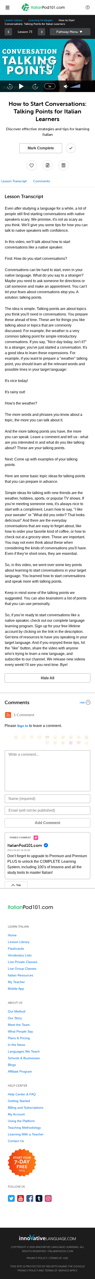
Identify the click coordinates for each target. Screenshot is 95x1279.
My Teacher (16, 982)
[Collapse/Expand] (47, 702)
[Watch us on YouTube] (20, 1198)
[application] (47, 65)
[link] (8, 31)
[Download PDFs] (63, 165)
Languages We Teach (24, 1051)
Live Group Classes (22, 968)
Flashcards (16, 948)
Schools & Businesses (24, 1058)
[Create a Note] (47, 165)
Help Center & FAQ (22, 1094)
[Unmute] (66, 86)
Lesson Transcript (14, 181)
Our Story (15, 1018)
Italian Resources (20, 975)
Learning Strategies (40, 20)
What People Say (20, 1031)
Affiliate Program (20, 1071)
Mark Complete (41, 148)
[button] (87, 7)
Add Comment (47, 823)
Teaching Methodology (24, 1127)
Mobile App (16, 988)
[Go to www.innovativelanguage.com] (47, 1237)
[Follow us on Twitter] (11, 1198)
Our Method (16, 1011)
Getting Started (19, 1101)
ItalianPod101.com (60, 1251)
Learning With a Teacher (26, 1134)
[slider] (76, 86)
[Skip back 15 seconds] (10, 86)
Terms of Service (57, 1270)
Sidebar (70, 31)
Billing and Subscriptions (25, 1107)
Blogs (12, 1065)
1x (49, 86)
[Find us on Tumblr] (39, 1198)
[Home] (43, 11)
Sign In (22, 726)
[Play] (21, 86)
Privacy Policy (37, 1258)
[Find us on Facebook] (29, 1198)
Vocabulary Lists (20, 955)
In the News (16, 1045)
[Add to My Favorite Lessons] (32, 165)
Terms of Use (58, 1258)
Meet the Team (19, 1025)
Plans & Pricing (19, 1038)
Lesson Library (13, 20)
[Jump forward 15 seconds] (35, 86)
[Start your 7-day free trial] (22, 1163)
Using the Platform (21, 1121)
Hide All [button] (47, 678)
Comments (41, 181)
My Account (16, 1114)
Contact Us (16, 1141)
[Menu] (7, 7)
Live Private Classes (22, 962)
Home (12, 935)
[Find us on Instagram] (48, 1198)
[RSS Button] (8, 715)
